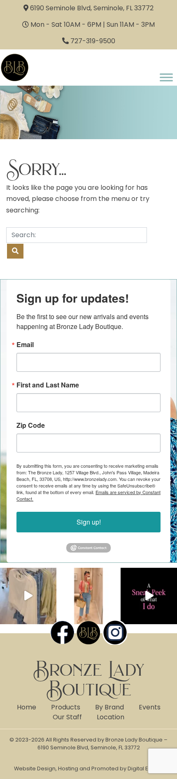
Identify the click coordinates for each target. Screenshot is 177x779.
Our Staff (67, 717)
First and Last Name (47, 385)
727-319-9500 (92, 41)
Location (110, 717)
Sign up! (89, 522)
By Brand (109, 707)
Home (26, 707)
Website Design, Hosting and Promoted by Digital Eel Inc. (88, 768)
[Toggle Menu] (166, 77)
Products (65, 707)
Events (150, 707)
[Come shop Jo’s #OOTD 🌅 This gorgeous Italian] (89, 596)
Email (25, 344)
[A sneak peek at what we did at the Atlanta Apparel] (149, 596)
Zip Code (30, 425)
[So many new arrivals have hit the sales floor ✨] (28, 596)
